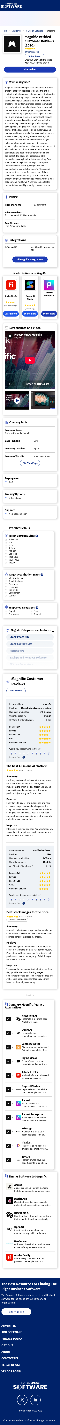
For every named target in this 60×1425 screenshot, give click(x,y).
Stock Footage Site (21, 644)
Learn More (16, 1312)
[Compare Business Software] (30, 1386)
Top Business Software (23, 1420)
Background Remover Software (28, 657)
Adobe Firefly (10, 296)
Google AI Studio (30, 297)
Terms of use (10, 1364)
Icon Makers (17, 650)
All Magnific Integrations (30, 259)
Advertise (8, 1325)
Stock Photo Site (20, 637)
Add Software (11, 1332)
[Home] (11, 5)
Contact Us (9, 1358)
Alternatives (30, 69)
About (5, 1351)
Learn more (11, 313)
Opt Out (7, 1345)
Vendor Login (11, 1371)
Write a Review (34, 56)
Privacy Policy (12, 1338)
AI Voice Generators (21, 664)
